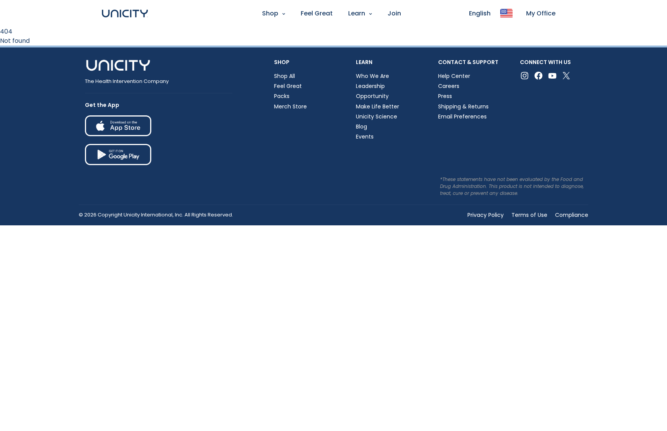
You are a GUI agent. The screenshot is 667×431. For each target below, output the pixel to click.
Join (394, 13)
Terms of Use (529, 215)
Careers (448, 86)
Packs (281, 96)
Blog (361, 126)
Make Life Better (377, 106)
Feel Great (317, 13)
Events (365, 136)
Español (15, 33)
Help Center (454, 76)
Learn (356, 13)
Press (445, 96)
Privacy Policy (485, 215)
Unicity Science (376, 116)
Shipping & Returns (463, 106)
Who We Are (372, 76)
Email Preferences (462, 116)
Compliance (571, 215)
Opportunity (372, 96)
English (480, 13)
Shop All (284, 76)
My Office (540, 13)
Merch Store (290, 106)
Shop (270, 13)
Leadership (370, 86)
